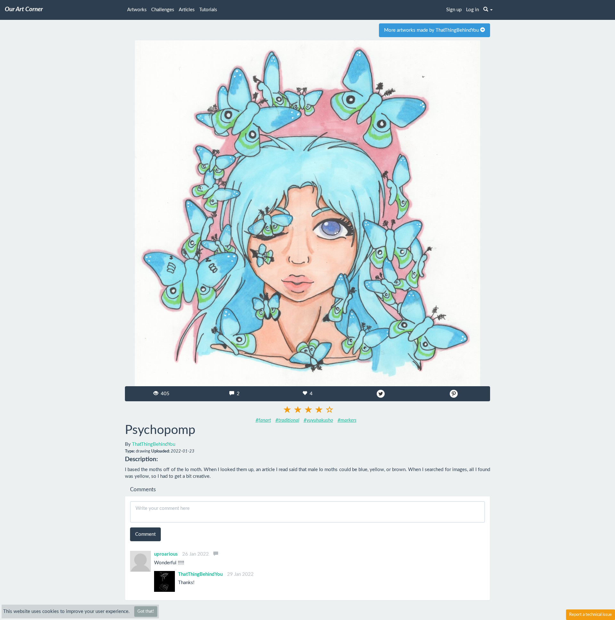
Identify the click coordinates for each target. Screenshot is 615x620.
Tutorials (208, 9)
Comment (145, 534)
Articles (187, 9)
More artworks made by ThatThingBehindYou (432, 30)
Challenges (162, 9)
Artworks (137, 9)
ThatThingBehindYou (153, 444)
